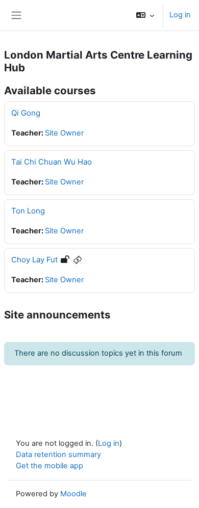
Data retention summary (58, 454)
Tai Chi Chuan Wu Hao (51, 162)
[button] (145, 15)
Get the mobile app (49, 465)
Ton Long (28, 211)
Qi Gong (25, 113)
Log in (180, 14)
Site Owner (64, 133)
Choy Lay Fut (34, 259)
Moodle (73, 493)
